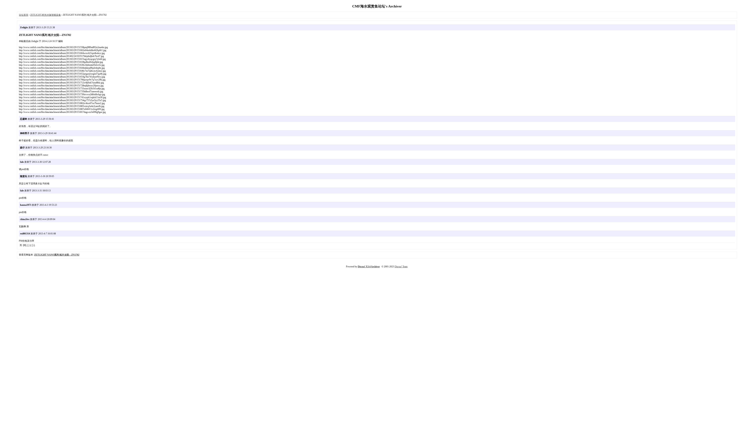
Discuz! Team (401, 266)
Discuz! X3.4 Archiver (369, 266)
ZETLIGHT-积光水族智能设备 (45, 15)
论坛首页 (23, 15)
